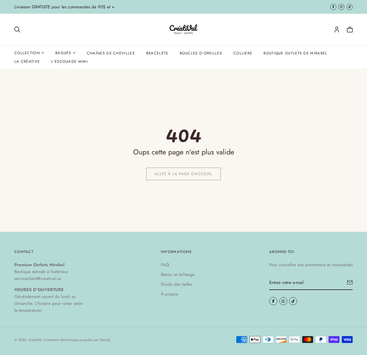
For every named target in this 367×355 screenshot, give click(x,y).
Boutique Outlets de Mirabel (295, 53)
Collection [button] (27, 53)
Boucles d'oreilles (201, 53)
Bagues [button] (63, 53)
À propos (169, 294)
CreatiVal (35, 339)
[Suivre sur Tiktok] (350, 7)
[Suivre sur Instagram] (341, 7)
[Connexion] (337, 29)
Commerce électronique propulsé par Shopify (76, 339)
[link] (183, 174)
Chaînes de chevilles (111, 53)
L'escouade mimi (69, 61)
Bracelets (157, 53)
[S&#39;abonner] (350, 283)
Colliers (242, 53)
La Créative (27, 61)
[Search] (17, 29)
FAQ (165, 265)
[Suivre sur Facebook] (333, 7)
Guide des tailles (176, 284)
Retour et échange (178, 274)
